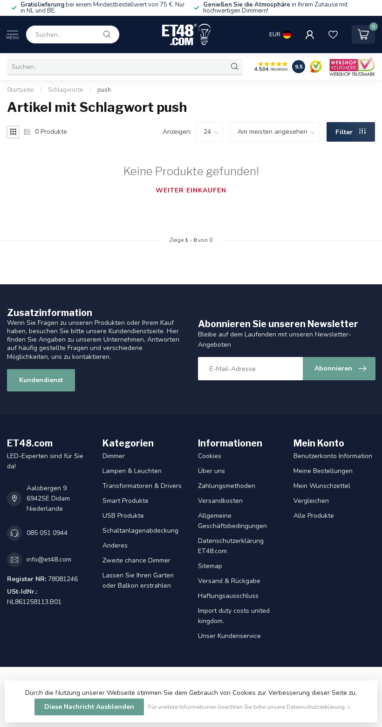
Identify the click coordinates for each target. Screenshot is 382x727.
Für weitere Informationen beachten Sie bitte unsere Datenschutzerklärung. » (249, 707)
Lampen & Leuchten (132, 470)
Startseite (20, 90)
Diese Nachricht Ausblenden (89, 706)
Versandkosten (220, 500)
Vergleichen (311, 500)
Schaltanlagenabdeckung (140, 530)
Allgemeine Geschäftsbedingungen (232, 520)
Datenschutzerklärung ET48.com (231, 546)
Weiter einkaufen (191, 190)
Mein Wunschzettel (321, 485)
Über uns (211, 470)
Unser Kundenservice (229, 635)
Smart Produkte (125, 500)
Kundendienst (41, 380)
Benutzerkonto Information (332, 456)
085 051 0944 (47, 532)
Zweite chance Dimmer (136, 560)
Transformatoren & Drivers (142, 485)
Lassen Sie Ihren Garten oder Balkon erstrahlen (138, 580)
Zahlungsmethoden (226, 485)
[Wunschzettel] (333, 34)
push (104, 90)
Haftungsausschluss (228, 595)
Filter (345, 132)
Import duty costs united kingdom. (234, 615)
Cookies (209, 456)
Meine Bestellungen (323, 470)
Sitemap (210, 566)
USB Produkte (123, 515)
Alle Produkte (313, 515)
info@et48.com (49, 559)
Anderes (115, 545)
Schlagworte (65, 90)
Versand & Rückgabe (229, 580)
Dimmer (113, 456)
